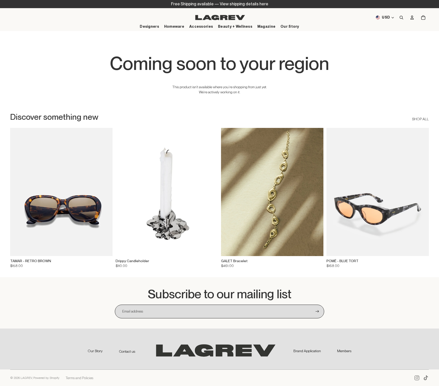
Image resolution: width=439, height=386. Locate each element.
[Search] (401, 17)
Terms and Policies (79, 378)
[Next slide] (105, 192)
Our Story (95, 351)
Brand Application (307, 351)
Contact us (127, 351)
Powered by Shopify (46, 378)
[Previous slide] (17, 192)
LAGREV (26, 378)
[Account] (412, 17)
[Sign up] (317, 311)
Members (344, 351)
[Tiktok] (426, 378)
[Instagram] (417, 378)
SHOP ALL (420, 119)
